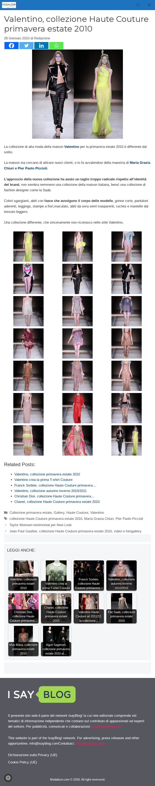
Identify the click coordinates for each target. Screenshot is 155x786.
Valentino (71, 147)
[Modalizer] (9, 5)
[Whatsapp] (56, 45)
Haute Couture (77, 513)
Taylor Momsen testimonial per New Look (40, 525)
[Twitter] (26, 45)
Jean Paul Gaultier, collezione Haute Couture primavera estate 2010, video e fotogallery (75, 531)
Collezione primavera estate (30, 513)
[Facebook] (11, 45)
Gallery (59, 513)
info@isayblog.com (106, 726)
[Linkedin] (41, 45)
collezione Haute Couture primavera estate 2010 (45, 519)
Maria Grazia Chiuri (99, 519)
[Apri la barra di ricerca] (138, 5)
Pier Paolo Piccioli (32, 168)
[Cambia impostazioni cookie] (8, 778)
